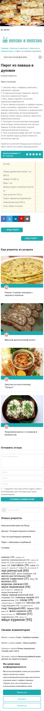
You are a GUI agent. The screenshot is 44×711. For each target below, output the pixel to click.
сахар (26, 600)
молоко (8, 581)
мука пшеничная (15, 587)
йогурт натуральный (18, 563)
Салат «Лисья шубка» (26, 643)
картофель (20, 565)
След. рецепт (31, 238)
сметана (33, 603)
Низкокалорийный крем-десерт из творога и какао (21, 657)
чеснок (24, 614)
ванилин (7, 557)
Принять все (22, 692)
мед (34, 579)
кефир (34, 565)
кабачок (32, 563)
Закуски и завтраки (19, 48)
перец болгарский (11, 592)
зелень (34, 560)
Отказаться (22, 706)
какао (5, 565)
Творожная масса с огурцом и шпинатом (21, 433)
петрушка (7, 597)
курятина (14, 568)
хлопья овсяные (8, 614)
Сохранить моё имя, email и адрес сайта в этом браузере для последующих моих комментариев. (21, 492)
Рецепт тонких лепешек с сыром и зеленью (19, 293)
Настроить (22, 699)
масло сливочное (15, 578)
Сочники (5, 548)
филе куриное (20, 611)
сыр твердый (13, 608)
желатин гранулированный (15, 560)
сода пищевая (10, 605)
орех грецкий (7, 590)
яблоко (22, 617)
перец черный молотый (17, 595)
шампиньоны (9, 617)
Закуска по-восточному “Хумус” (18, 385)
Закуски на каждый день (15, 57)
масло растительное (16, 576)
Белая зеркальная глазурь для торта (18, 649)
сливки (20, 603)
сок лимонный (26, 606)
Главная (4, 48)
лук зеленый (33, 568)
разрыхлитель (10, 600)
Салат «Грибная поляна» (27, 637)
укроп (4, 611)
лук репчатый (15, 570)
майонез (8, 573)
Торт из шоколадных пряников (16, 537)
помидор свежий (27, 597)
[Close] (42, 661)
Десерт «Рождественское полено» (18, 531)
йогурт (5, 563)
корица (5, 568)
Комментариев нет (9, 76)
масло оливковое (26, 574)
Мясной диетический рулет (20, 340)
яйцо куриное (16, 619)
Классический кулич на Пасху (15, 525)
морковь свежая (14, 584)
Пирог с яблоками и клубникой (16, 542)
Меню (7, 30)
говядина (19, 557)
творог (33, 608)
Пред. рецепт (12, 230)
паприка (18, 590)
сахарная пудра (7, 603)
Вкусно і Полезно (22, 39)
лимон (22, 568)
